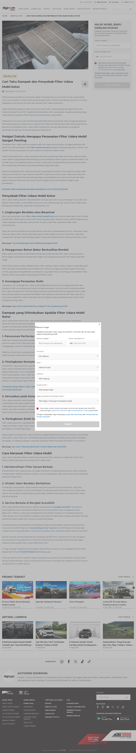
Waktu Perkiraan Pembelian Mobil (50, 396)
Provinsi (40, 351)
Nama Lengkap (43, 338)
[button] (68, 324)
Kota (39, 363)
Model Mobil (42, 385)
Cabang (40, 374)
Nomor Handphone (77, 338)
